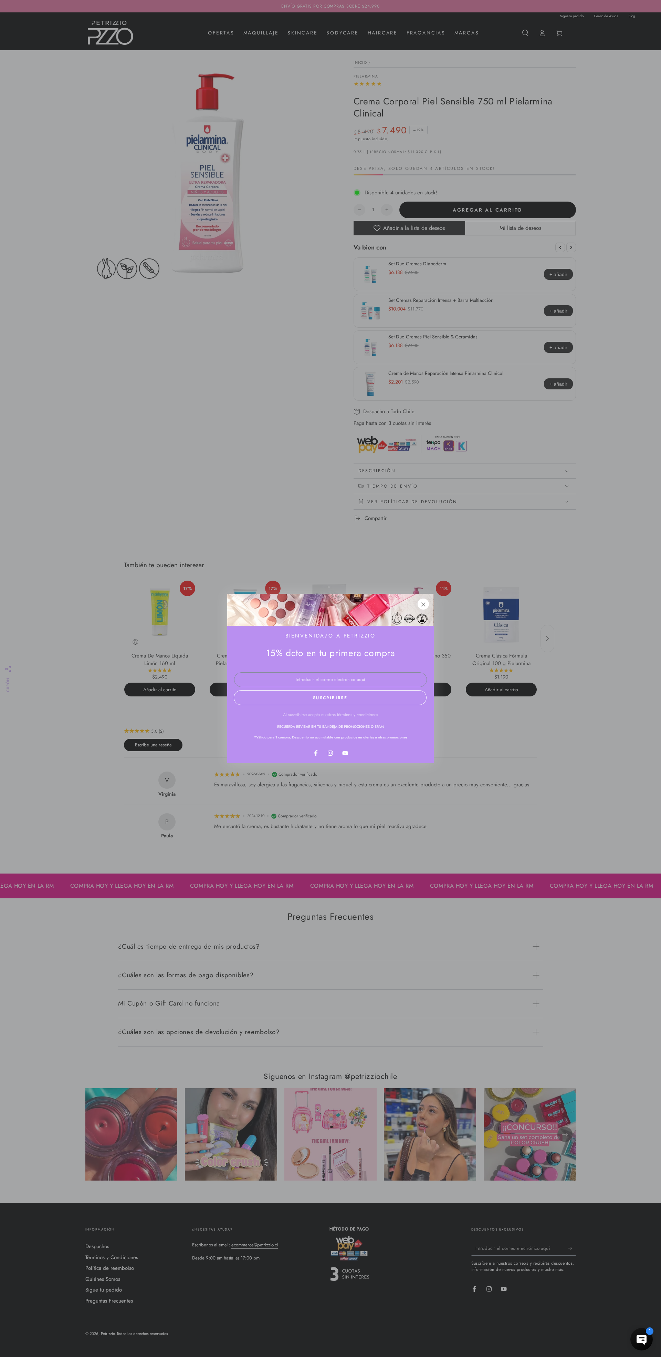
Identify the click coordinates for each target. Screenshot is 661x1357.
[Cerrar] (423, 604)
